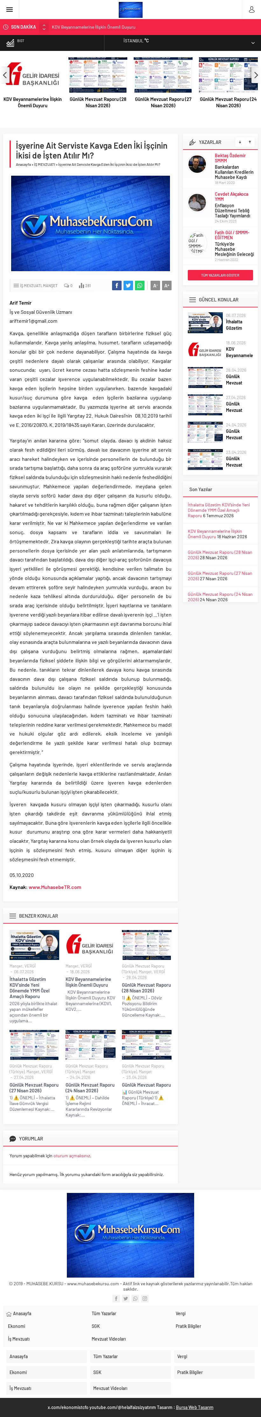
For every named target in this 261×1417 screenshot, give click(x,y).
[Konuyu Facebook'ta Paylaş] (117, 285)
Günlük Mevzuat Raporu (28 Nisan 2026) (90, 27)
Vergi (181, 1313)
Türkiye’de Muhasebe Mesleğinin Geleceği (234, 210)
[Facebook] (116, 1298)
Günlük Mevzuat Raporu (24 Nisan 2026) (228, 102)
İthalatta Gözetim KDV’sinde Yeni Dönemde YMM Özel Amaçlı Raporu (30, 987)
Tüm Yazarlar (104, 1313)
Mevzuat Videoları (109, 1339)
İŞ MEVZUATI (44, 164)
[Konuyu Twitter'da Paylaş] (128, 285)
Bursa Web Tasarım (195, 1407)
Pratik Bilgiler (188, 1326)
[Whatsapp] (135, 1298)
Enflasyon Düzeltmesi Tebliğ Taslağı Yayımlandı (232, 172)
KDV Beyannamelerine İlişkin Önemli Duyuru (33, 102)
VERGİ (30, 966)
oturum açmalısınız (71, 1155)
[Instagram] (145, 1298)
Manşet (50, 285)
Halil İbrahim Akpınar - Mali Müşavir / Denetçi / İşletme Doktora (235, 240)
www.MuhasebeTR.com (55, 887)
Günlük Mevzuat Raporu (146, 1085)
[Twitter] (126, 1298)
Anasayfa (23, 164)
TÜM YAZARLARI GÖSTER (220, 275)
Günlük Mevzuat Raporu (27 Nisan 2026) (163, 102)
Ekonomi (16, 1326)
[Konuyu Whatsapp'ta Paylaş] (140, 285)
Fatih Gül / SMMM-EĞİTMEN (232, 196)
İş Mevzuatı (19, 1339)
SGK (96, 1326)
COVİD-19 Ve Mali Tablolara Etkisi (231, 256)
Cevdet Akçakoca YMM (231, 158)
